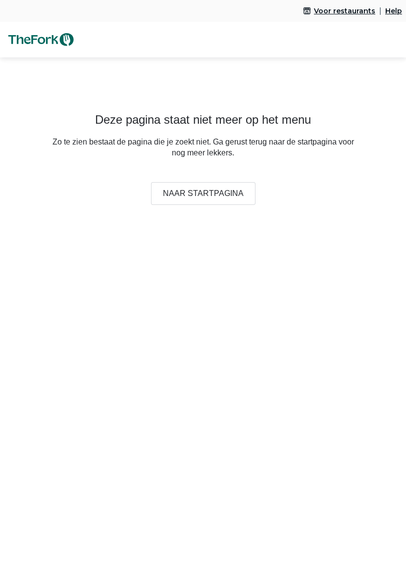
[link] (339, 11)
